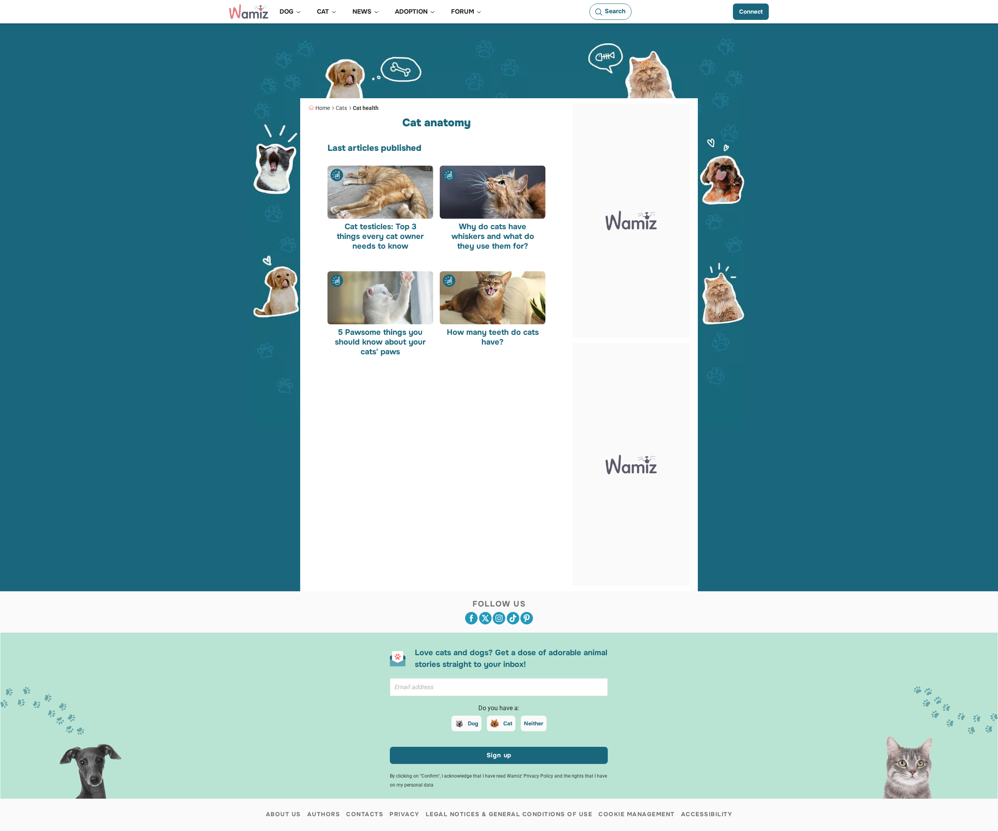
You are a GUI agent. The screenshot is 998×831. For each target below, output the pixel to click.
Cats (341, 108)
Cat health (366, 108)
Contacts (364, 814)
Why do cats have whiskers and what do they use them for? (492, 236)
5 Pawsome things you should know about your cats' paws (380, 342)
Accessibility (707, 814)
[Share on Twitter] (485, 618)
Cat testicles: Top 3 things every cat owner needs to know (380, 236)
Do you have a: (498, 708)
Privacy (404, 814)
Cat (507, 723)
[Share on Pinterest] (526, 618)
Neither (533, 723)
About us (283, 814)
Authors (323, 814)
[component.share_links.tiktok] (513, 618)
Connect (751, 12)
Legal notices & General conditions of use (509, 814)
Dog (473, 723)
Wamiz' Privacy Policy (530, 776)
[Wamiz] (248, 11)
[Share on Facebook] (471, 618)
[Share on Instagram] (499, 618)
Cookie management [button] (636, 814)
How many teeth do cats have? (492, 337)
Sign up (499, 755)
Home (322, 108)
